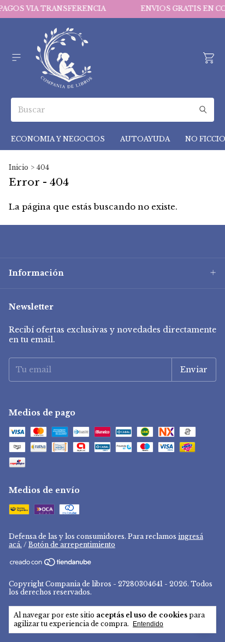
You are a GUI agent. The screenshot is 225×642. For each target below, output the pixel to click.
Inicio (18, 167)
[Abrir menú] (16, 57)
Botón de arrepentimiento (71, 544)
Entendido (148, 624)
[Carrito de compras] (208, 58)
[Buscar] (203, 110)
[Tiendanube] (51, 564)
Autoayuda (145, 139)
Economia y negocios (58, 139)
